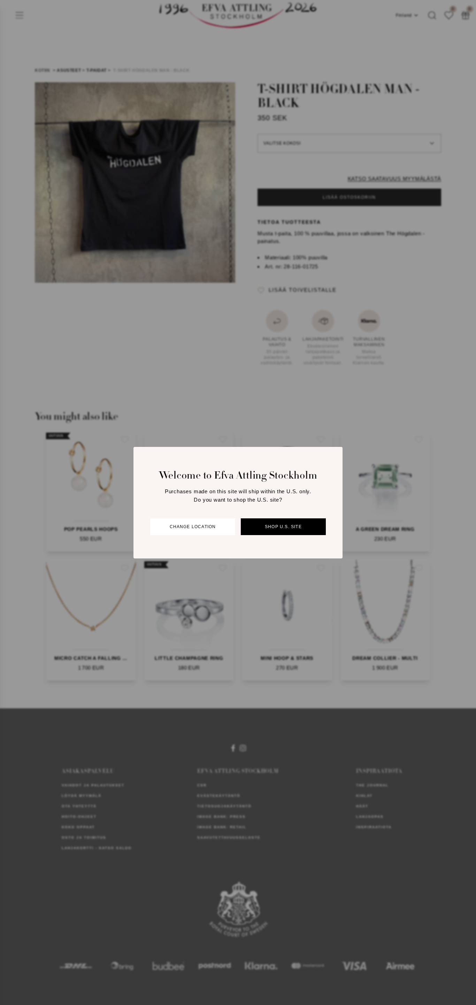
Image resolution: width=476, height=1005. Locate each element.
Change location (193, 526)
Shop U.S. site (283, 526)
